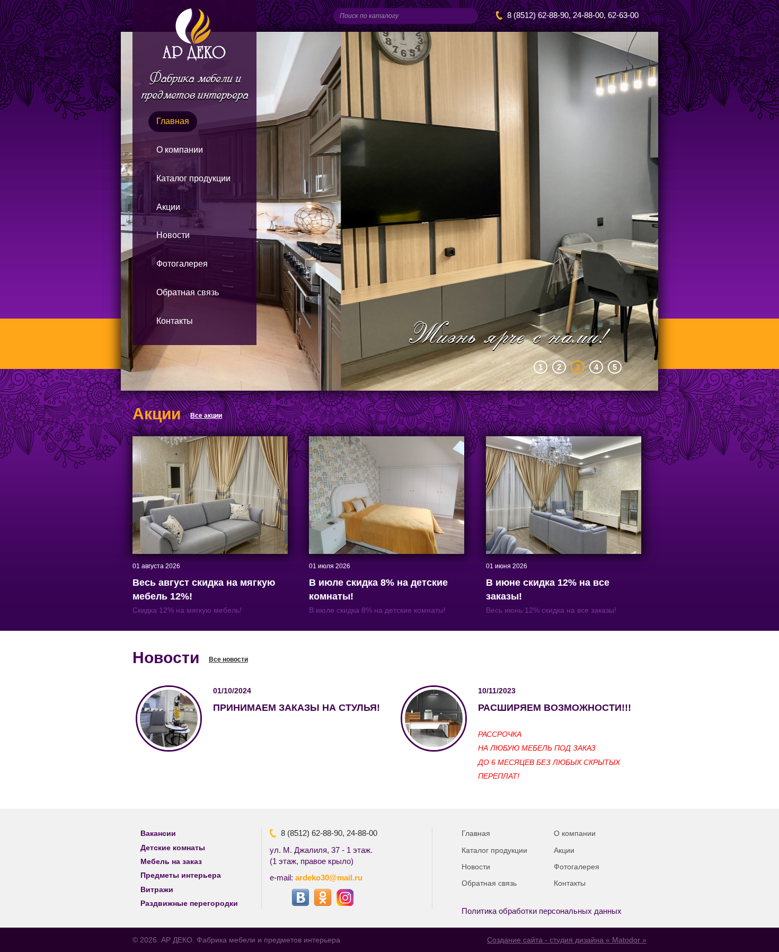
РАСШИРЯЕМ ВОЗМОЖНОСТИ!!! (554, 707)
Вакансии (158, 833)
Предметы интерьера (180, 875)
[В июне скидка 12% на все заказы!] (563, 494)
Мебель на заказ (171, 861)
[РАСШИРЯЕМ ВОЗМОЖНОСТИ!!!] (434, 718)
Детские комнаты (172, 847)
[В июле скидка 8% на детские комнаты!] (386, 494)
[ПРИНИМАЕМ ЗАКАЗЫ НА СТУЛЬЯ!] (169, 718)
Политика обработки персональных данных (542, 910)
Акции (168, 206)
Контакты (174, 320)
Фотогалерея (182, 263)
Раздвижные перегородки (189, 903)
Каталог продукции (193, 178)
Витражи (156, 889)
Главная (172, 121)
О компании (179, 149)
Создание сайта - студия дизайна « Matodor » (567, 940)
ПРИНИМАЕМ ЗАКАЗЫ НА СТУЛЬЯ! (296, 707)
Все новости (228, 659)
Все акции (206, 415)
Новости (173, 235)
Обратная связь (187, 292)
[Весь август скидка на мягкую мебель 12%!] (210, 494)
